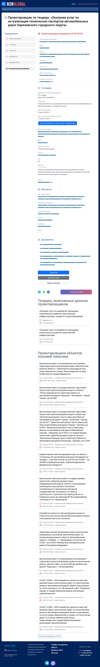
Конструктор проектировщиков (19, 68)
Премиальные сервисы (35, 652)
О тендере (12, 44)
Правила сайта (57, 650)
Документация (53, 278)
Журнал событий (53, 283)
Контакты (12, 50)
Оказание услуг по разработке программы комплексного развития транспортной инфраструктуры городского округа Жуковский (61, 314)
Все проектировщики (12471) (49, 636)
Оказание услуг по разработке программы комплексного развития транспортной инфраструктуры (59, 332)
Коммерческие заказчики (36, 644)
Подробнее (54, 272)
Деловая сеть (32, 654)
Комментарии (14, 62)
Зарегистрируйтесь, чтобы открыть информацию (58, 123)
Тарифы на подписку (59, 645)
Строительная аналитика (36, 649)
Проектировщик (15, 38)
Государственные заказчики (37, 647)
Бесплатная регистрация (87, 4)
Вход (73, 4)
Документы (13, 56)
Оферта (54, 647)
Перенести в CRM (76, 292)
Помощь (54, 653)
